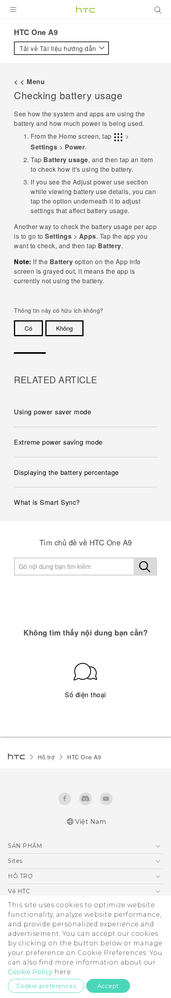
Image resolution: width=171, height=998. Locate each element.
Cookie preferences (46, 986)
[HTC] (85, 9)
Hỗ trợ (46, 757)
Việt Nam (90, 821)
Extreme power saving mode (58, 442)
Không (64, 328)
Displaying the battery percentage (66, 472)
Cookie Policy (30, 972)
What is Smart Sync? (47, 502)
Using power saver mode (52, 411)
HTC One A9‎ (84, 757)
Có (28, 328)
